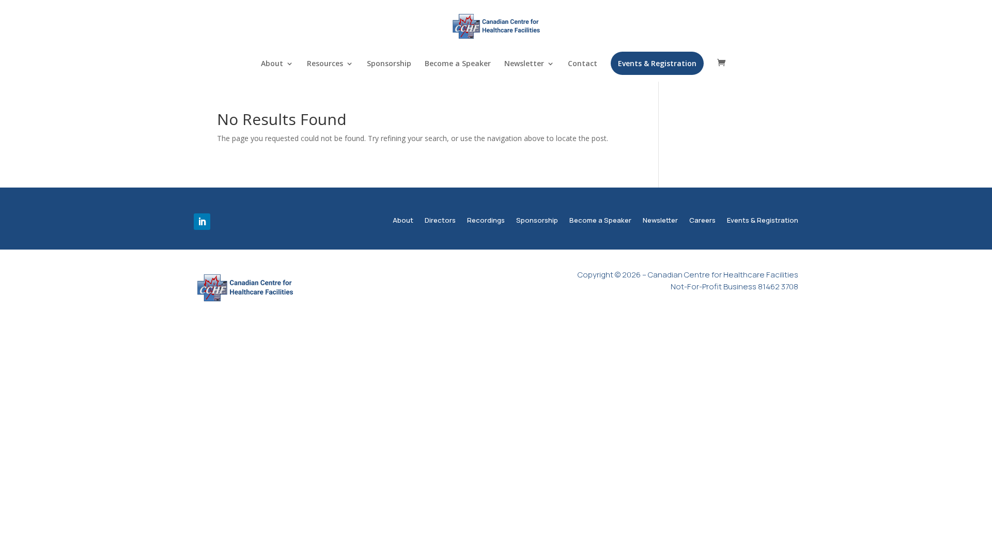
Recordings (486, 221)
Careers (702, 221)
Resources (325, 64)
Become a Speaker (458, 64)
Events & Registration (657, 63)
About (272, 64)
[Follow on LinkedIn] (202, 221)
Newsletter (524, 64)
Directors (440, 221)
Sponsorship (389, 64)
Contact (582, 64)
